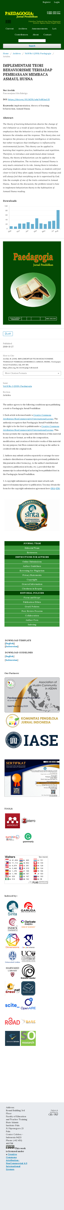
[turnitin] (12, 844)
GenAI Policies (32, 606)
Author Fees (32, 620)
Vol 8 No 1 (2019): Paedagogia (38, 53)
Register (47, 2)
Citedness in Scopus (32, 588)
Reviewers (32, 552)
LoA (54, 28)
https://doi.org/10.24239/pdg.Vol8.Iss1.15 (29, 99)
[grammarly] (28, 844)
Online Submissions (32, 561)
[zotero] (28, 827)
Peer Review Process (32, 611)
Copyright (32, 579)
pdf (9, 333)
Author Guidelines (32, 566)
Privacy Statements (32, 575)
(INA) (52, 488)
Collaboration (32, 615)
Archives (22, 28)
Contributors (21, 34)
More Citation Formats (16, 373)
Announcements (40, 28)
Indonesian (11, 646)
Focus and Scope (32, 597)
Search (32, 46)
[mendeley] (12, 827)
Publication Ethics (32, 602)
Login (57, 2)
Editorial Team (32, 548)
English (10, 643)
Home (6, 53)
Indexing (32, 624)
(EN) (58, 488)
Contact (47, 34)
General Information (32, 584)
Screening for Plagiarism (32, 570)
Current (10, 28)
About (36, 34)
